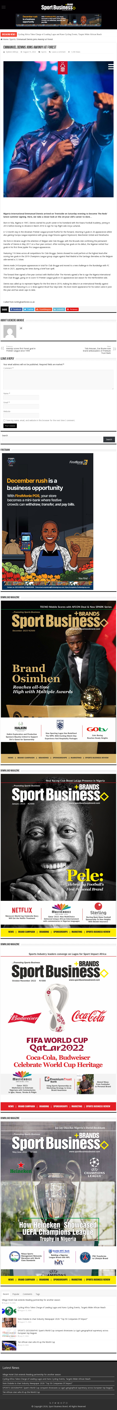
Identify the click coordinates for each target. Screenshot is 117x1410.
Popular (15, 1294)
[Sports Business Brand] (58, 6)
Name (6, 393)
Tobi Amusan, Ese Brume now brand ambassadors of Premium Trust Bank (97, 350)
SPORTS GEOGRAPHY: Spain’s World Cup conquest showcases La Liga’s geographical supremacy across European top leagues (58, 1388)
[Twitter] (55, 1403)
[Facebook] (53, 1403)
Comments (27, 1294)
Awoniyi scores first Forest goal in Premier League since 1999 (21, 349)
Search (5, 435)
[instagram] (66, 1403)
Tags (38, 1294)
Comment (8, 368)
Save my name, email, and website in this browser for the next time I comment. (40, 420)
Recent (6, 1294)
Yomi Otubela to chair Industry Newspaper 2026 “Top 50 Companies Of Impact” (50, 34)
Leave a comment (58, 52)
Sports (12, 39)
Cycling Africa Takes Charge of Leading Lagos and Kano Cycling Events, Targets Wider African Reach (62, 1307)
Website (6, 411)
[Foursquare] (64, 1403)
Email (6, 402)
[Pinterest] (58, 1403)
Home (5, 39)
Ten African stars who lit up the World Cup (36, 1342)
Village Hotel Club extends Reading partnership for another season (31, 1300)
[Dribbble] (61, 1403)
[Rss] (50, 1403)
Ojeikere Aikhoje (12, 52)
